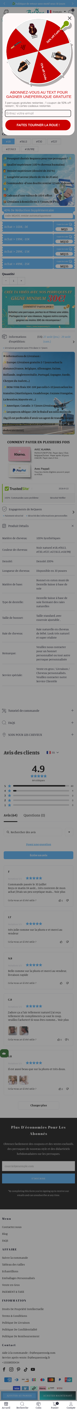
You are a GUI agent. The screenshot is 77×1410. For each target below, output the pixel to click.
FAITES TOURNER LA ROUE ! (38, 125)
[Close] (70, 18)
